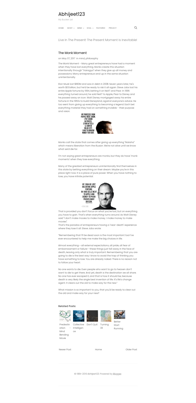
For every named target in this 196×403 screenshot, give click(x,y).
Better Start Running (118, 325)
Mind (79, 28)
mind (82, 58)
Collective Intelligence (78, 328)
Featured (100, 28)
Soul (89, 28)
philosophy (92, 58)
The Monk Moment (72, 53)
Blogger (117, 373)
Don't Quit (92, 324)
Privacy (112, 28)
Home (61, 28)
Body (69, 28)
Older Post (131, 349)
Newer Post (65, 349)
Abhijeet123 (71, 14)
